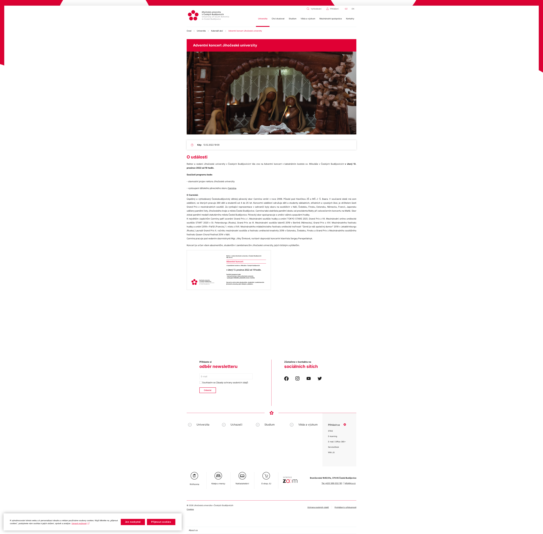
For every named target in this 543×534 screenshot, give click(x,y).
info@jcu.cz (350, 483)
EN (353, 9)
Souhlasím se (225, 382)
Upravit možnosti (79, 523)
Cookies (190, 509)
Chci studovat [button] (278, 18)
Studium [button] (292, 18)
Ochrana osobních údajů (318, 507)
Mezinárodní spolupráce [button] (330, 18)
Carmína (232, 188)
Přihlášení (334, 9)
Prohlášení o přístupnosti (345, 507)
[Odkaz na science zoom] (290, 478)
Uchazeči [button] (236, 424)
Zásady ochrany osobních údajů (232, 382)
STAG (330, 431)
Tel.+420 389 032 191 (332, 483)
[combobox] (315, 9)
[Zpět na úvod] (209, 15)
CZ (346, 9)
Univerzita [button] (262, 18)
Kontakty (350, 18)
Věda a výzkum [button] (308, 18)
